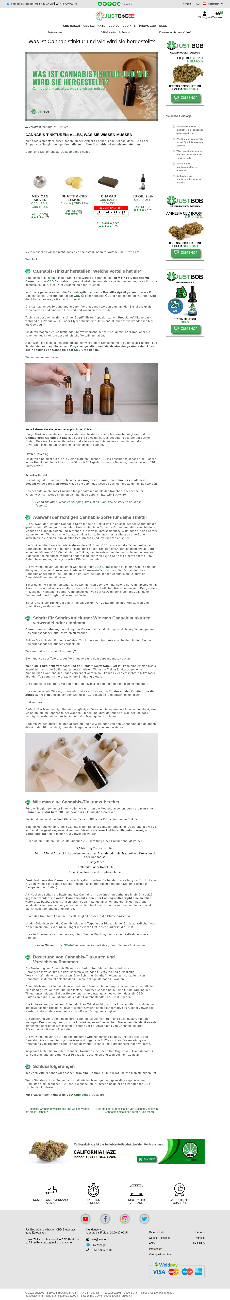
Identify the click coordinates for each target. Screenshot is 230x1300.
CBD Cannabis (57, 281)
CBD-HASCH (71, 25)
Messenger (99, 1245)
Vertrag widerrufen (160, 1254)
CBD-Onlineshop (79, 1094)
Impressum (155, 1248)
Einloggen (204, 17)
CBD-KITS (129, 25)
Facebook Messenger (22, 3)
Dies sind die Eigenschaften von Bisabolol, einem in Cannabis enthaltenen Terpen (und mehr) (126, 1110)
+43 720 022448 (68, 3)
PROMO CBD (147, 25)
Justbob (66, 151)
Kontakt (187, 3)
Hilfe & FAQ (197, 1243)
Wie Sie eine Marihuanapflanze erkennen (186, 167)
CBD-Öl (114, 25)
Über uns (199, 1232)
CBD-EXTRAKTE (94, 25)
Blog (163, 25)
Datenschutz (156, 1232)
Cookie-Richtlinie (159, 1237)
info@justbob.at (100, 1239)
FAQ (197, 3)
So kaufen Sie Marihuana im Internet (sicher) (189, 179)
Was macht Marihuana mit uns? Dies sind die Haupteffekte (189, 154)
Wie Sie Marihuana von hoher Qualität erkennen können (190, 142)
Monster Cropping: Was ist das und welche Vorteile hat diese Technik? (57, 1110)
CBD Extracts (104, 566)
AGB (152, 1243)
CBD (57, 1036)
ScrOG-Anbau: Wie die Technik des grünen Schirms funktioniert (102, 945)
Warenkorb (217, 15)
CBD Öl (79, 295)
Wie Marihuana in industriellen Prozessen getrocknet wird (190, 130)
